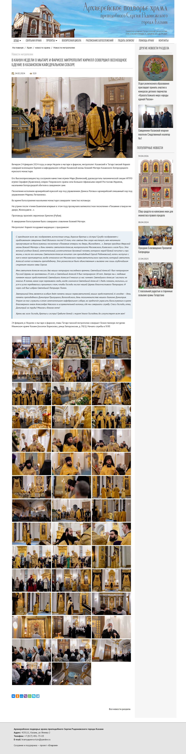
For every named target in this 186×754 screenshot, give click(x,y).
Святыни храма (34, 40)
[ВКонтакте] (13, 696)
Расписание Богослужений (99, 40)
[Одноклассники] (17, 696)
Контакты (164, 40)
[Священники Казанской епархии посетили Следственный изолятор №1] (155, 116)
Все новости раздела (119, 709)
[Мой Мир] (21, 696)
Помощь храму (146, 40)
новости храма (42, 47)
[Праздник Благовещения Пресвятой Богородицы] (155, 236)
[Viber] (25, 696)
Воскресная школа (71, 40)
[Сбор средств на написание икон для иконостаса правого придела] (155, 184)
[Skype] (33, 696)
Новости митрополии (64, 47)
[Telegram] (38, 696)
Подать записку (126, 40)
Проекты (50, 40)
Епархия (53, 745)
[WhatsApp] (29, 696)
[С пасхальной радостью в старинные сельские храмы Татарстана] (155, 275)
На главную (18, 47)
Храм (16, 40)
